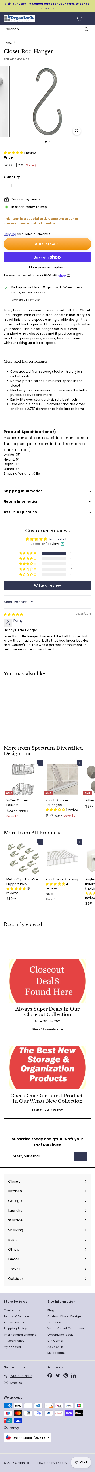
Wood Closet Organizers (66, 1328)
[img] (13, 614)
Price (8, 157)
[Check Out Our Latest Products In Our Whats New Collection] (47, 1067)
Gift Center (56, 1341)
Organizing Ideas (61, 1335)
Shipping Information (23, 491)
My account (12, 1347)
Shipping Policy (15, 1328)
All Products (45, 833)
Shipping (10, 234)
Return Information (21, 501)
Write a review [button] (47, 585)
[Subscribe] (80, 1156)
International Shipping (20, 1335)
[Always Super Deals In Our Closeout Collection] (47, 981)
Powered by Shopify (52, 1463)
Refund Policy (14, 1322)
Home (8, 43)
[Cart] (79, 18)
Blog (51, 1310)
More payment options (47, 267)
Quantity (12, 177)
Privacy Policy (14, 1341)
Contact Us (12, 1310)
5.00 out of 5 (59, 539)
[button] (14, 153)
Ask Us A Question (20, 512)
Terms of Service (16, 1316)
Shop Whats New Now (47, 1109)
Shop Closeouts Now (47, 1029)
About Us (54, 1322)
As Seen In (55, 1347)
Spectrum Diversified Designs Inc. (43, 750)
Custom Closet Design (64, 1316)
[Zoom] (76, 131)
